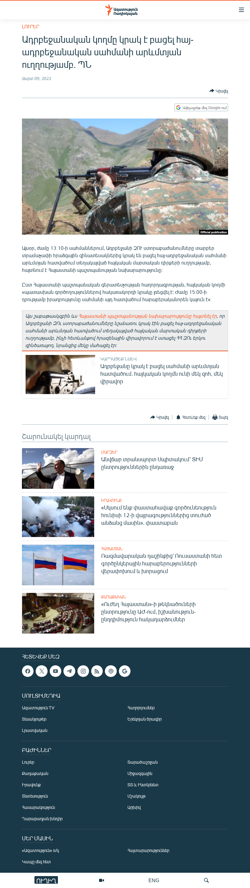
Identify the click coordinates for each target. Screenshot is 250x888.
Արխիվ (134, 807)
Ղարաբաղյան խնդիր (42, 818)
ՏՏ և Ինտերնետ (143, 784)
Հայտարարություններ (148, 850)
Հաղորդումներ (141, 707)
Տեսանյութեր (34, 719)
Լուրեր (30, 26)
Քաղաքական (113, 596)
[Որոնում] (206, 880)
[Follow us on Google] (124, 671)
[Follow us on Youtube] (55, 671)
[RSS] (97, 671)
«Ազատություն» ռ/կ (40, 850)
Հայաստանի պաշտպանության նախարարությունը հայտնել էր (147, 316)
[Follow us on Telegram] (69, 671)
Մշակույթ (136, 795)
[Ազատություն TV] (101, 880)
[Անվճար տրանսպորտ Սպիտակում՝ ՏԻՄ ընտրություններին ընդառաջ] (58, 468)
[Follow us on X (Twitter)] (41, 671)
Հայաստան (112, 548)
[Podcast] (110, 671)
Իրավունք (111, 500)
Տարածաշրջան (142, 762)
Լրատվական (34, 730)
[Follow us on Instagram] (83, 671)
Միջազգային (139, 773)
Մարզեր (109, 452)
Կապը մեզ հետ (36, 861)
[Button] (218, 90)
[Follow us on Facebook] (28, 671)
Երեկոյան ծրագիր (144, 719)
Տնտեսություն (35, 795)
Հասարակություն (38, 807)
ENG (153, 880)
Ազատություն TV (38, 707)
